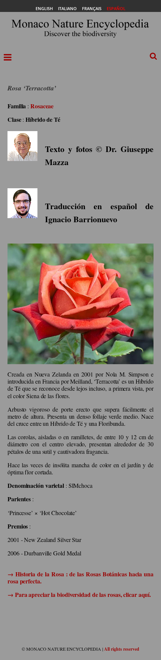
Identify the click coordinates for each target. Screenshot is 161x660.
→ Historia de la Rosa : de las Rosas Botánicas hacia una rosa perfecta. (80, 577)
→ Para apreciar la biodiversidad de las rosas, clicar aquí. (79, 594)
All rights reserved (121, 649)
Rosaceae (42, 106)
